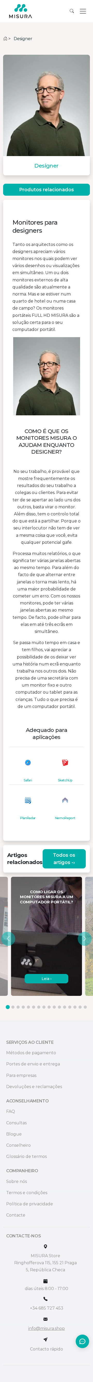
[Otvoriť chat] (82, 1341)
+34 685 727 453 (46, 1308)
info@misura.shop (46, 1328)
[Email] (45, 1319)
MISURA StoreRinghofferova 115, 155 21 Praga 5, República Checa (45, 1262)
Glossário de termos (26, 1156)
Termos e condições (26, 1192)
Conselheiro (18, 1145)
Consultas (16, 1122)
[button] (8, 939)
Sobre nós (16, 1181)
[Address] (45, 1246)
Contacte (15, 1215)
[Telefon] (45, 1299)
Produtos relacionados (46, 190)
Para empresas (21, 1075)
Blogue (14, 1134)
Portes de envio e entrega (33, 1064)
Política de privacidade (29, 1203)
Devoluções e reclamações (34, 1086)
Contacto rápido (46, 1349)
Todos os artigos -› (64, 858)
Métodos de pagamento (31, 1052)
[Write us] (45, 1339)
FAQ (10, 1111)
